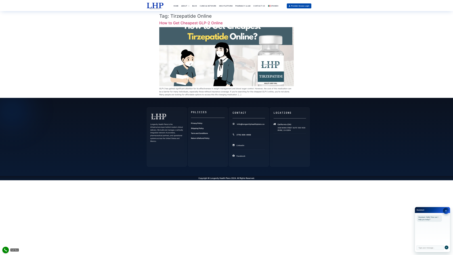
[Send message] (446, 247)
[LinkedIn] (234, 145)
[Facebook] (234, 156)
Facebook (241, 156)
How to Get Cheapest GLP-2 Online (191, 23)
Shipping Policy (197, 128)
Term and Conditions (199, 133)
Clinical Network (208, 6)
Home (176, 6)
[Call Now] (5, 250)
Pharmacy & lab (242, 6)
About (184, 6)
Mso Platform (226, 6)
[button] (185, 6)
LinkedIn (240, 145)
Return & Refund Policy (200, 138)
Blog (194, 6)
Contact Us (259, 6)
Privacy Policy (196, 123)
